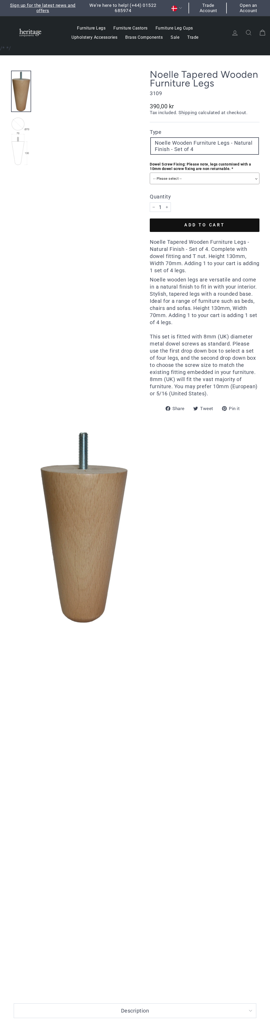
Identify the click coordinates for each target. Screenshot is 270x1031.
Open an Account (248, 8)
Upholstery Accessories (94, 37)
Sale (175, 37)
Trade (193, 37)
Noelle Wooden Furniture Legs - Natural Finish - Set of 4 (203, 146)
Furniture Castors (130, 28)
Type (155, 132)
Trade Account (208, 8)
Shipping (188, 112)
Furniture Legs (91, 28)
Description (135, 1011)
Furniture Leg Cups (174, 28)
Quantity (160, 196)
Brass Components (144, 37)
